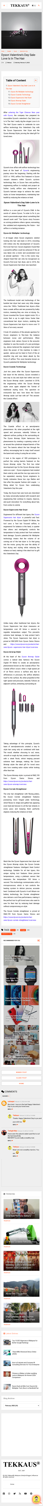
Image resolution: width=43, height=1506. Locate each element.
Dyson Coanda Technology (20, 95)
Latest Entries (11, 1333)
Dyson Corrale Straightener (20, 104)
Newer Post (21, 1072)
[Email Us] (36, 1499)
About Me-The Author (16, 1293)
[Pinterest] (31, 1494)
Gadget (9, 51)
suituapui (11, 1101)
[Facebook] (4, 1494)
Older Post (21, 1078)
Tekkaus (16, 1115)
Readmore (7, 1221)
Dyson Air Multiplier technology (22, 92)
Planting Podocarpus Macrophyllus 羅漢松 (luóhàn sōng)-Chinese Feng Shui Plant (20, 1317)
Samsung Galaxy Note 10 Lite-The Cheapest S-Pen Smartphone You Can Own (21, 1018)
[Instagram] (9, 1494)
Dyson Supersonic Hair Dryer (21, 98)
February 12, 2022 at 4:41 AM (22, 1101)
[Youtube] (25, 1494)
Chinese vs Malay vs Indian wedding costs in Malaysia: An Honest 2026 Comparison (20, 1265)
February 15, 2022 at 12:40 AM (27, 1115)
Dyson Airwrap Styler (18, 101)
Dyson (15, 51)
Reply (9, 1109)
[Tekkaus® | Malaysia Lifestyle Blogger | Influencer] (19, 6)
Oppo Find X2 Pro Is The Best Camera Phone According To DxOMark (20, 999)
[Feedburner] (20, 1494)
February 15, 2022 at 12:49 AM (27, 1147)
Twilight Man (12, 1131)
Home (2, 51)
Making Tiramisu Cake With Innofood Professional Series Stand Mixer (20, 1039)
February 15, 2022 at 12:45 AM (25, 1131)
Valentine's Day (24, 51)
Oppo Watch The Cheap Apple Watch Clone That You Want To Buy (20, 979)
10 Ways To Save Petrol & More (21, 1241)
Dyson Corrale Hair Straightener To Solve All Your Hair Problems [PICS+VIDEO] (20, 958)
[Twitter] (14, 1494)
